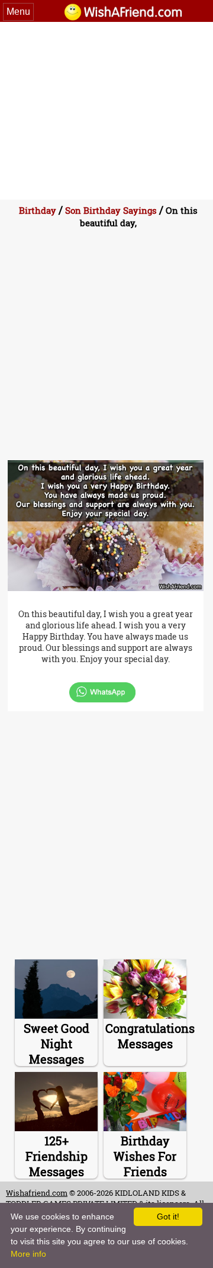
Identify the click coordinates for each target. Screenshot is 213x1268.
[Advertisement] (106, 111)
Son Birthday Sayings (111, 210)
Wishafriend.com (36, 1192)
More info (28, 1254)
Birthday (37, 210)
